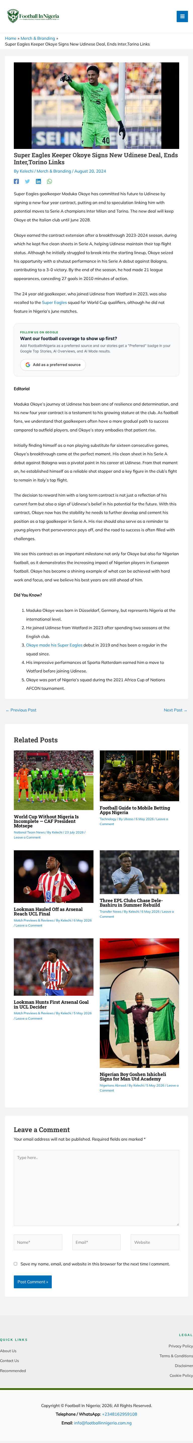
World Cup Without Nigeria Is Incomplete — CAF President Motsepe (46, 821)
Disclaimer (184, 1365)
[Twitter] (27, 181)
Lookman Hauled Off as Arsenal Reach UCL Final (48, 911)
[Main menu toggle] (182, 16)
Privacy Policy (181, 1346)
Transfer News (110, 911)
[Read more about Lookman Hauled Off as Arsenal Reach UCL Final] (53, 875)
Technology (108, 819)
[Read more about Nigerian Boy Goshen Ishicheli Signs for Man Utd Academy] (139, 1002)
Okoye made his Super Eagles (54, 645)
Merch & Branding (54, 171)
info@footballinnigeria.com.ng (103, 1422)
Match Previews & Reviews (34, 920)
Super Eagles (54, 302)
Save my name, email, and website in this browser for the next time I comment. (95, 1263)
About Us (8, 1350)
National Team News (29, 832)
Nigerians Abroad (113, 1085)
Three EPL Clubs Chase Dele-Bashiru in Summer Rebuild (131, 902)
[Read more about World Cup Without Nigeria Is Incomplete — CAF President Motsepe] (53, 779)
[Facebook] (16, 181)
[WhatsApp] (49, 181)
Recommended (13, 1370)
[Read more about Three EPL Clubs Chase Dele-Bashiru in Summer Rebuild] (139, 871)
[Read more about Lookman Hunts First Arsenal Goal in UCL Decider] (53, 966)
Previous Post (21, 709)
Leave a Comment (27, 837)
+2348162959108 (119, 1414)
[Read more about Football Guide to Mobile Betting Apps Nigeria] (139, 775)
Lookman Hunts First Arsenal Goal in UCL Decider (51, 1004)
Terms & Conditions (176, 1355)
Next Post (175, 709)
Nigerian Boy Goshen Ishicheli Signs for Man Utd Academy (133, 1076)
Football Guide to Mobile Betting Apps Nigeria (135, 810)
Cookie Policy (181, 1375)
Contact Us (9, 1360)
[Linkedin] (38, 181)
